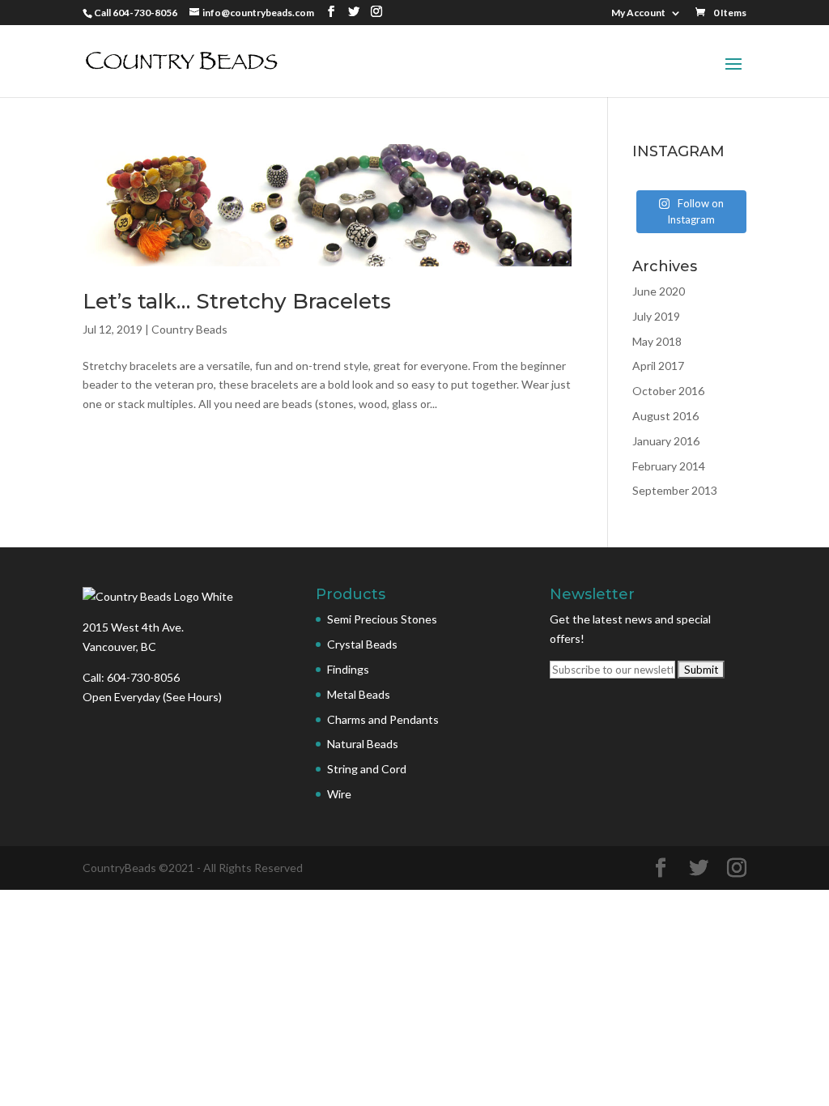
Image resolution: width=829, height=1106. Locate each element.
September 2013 (674, 490)
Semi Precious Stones (382, 619)
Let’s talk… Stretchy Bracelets (237, 301)
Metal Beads (358, 694)
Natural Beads (362, 744)
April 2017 (658, 365)
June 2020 (658, 291)
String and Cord (366, 769)
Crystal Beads (362, 644)
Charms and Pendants (383, 719)
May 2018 (657, 341)
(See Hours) (192, 697)
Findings (348, 669)
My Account (638, 13)
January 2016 (665, 441)
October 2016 (668, 391)
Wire (339, 794)
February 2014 (668, 466)
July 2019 (656, 316)
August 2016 (665, 416)
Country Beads (189, 329)
